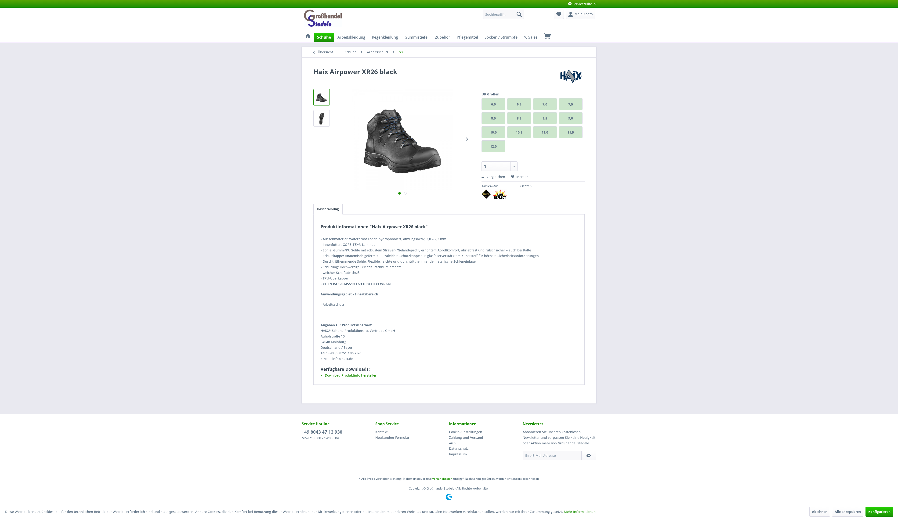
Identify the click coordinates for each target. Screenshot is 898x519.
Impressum (458, 454)
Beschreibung (328, 209)
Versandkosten (442, 479)
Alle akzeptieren (848, 511)
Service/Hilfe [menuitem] (582, 4)
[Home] (308, 36)
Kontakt (381, 432)
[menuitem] (503, 14)
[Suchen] (519, 14)
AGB (452, 443)
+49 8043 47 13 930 (322, 432)
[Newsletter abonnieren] (588, 455)
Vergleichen (495, 176)
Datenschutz (459, 448)
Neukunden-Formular (392, 437)
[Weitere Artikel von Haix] (571, 76)
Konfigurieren (879, 511)
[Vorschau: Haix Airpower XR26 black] (321, 97)
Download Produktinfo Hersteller (350, 375)
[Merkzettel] (559, 14)
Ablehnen (819, 511)
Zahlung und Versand (466, 437)
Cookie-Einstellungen (465, 432)
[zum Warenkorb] (547, 36)
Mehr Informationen (580, 511)
